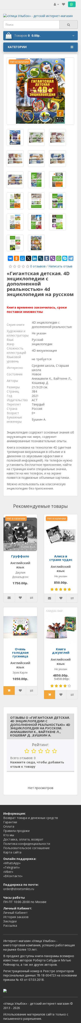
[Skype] (64, 258)
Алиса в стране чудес (60, 558)
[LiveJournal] (40, 258)
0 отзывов (38, 266)
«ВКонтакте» (12, 876)
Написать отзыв (60, 266)
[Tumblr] (46, 258)
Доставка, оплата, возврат (23, 839)
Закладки (10, 921)
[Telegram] (70, 258)
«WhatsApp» (12, 863)
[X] (28, 258)
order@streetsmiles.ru (18, 889)
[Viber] (52, 258)
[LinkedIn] (34, 258)
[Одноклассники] (16, 258)
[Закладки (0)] (63, 4)
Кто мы (8, 835)
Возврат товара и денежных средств (30, 818)
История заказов (16, 917)
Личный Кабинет (15, 913)
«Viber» (8, 872)
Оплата (8, 826)
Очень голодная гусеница (20, 652)
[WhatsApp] (58, 258)
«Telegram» (11, 867)
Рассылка (10, 925)
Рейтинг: (40, 744)
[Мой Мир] (22, 258)
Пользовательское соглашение (26, 848)
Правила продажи (16, 831)
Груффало (20, 556)
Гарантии (10, 822)
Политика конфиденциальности (26, 844)
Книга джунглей (60, 651)
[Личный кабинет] (56, 4)
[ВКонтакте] (10, 258)
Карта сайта (12, 852)
